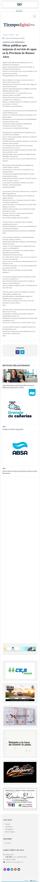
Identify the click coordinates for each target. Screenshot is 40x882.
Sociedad (11, 35)
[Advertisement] (20, 562)
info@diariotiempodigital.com (14, 862)
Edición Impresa (10, 832)
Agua (17, 35)
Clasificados (8, 826)
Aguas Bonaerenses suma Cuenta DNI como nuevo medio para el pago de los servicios (18, 386)
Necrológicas (9, 829)
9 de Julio (19, 10)
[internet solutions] (30, 880)
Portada (5, 35)
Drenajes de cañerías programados (13, 429)
